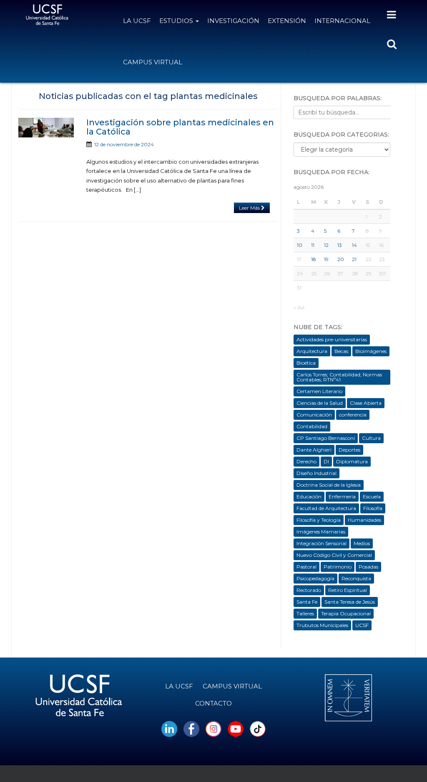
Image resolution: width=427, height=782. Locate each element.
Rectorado (308, 590)
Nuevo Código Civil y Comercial (334, 555)
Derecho (306, 461)
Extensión (287, 21)
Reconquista (356, 578)
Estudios (177, 21)
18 (313, 259)
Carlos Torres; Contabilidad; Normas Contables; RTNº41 (339, 377)
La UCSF (137, 21)
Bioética (306, 363)
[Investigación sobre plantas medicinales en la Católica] (46, 127)
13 (339, 245)
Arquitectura (311, 351)
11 (312, 245)
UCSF (362, 625)
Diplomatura (352, 461)
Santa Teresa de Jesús (349, 602)
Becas (341, 351)
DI (326, 461)
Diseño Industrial (316, 473)
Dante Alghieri (314, 450)
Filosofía (372, 508)
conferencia (353, 414)
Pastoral (306, 567)
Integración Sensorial (321, 543)
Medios (362, 543)
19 (326, 259)
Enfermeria (342, 496)
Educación (309, 496)
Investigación (233, 21)
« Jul (299, 307)
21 (354, 259)
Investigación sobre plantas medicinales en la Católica (180, 127)
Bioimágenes (371, 351)
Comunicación (314, 414)
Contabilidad (311, 426)
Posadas (368, 567)
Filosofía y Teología (318, 520)
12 (326, 245)
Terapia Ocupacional (346, 613)
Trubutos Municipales (322, 625)
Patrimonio (338, 567)
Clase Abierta (366, 403)
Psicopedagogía (315, 578)
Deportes (349, 450)
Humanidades (364, 520)
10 (299, 245)
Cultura (371, 438)
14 (354, 245)
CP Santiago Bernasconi (325, 438)
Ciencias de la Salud (319, 403)
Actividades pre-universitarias (331, 339)
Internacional (342, 21)
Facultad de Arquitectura (326, 508)
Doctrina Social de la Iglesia (328, 485)
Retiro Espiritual (347, 590)
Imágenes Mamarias (320, 531)
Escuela (372, 496)
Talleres (305, 613)
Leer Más (250, 208)
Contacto (213, 703)
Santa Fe (306, 602)
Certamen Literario (319, 391)
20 (340, 259)
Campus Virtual (152, 62)
